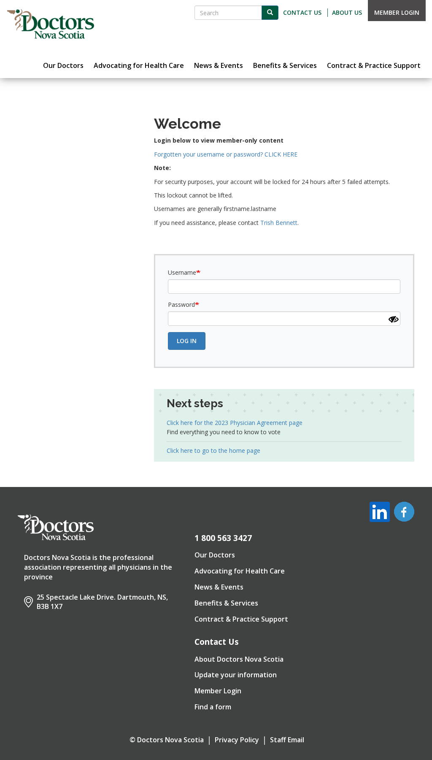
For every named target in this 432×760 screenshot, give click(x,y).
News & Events (218, 587)
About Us (347, 12)
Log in (187, 341)
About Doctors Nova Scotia (239, 659)
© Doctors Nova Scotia (167, 739)
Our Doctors (214, 555)
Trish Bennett (278, 223)
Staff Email (287, 739)
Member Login (396, 12)
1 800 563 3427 (223, 538)
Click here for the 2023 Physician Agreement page (234, 423)
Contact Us (302, 12)
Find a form (212, 706)
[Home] (50, 24)
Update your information (235, 674)
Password (181, 304)
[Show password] (394, 319)
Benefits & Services (226, 603)
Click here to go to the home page (213, 450)
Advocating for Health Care (239, 571)
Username (182, 272)
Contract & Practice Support (241, 619)
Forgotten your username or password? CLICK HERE (225, 154)
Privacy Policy (237, 739)
